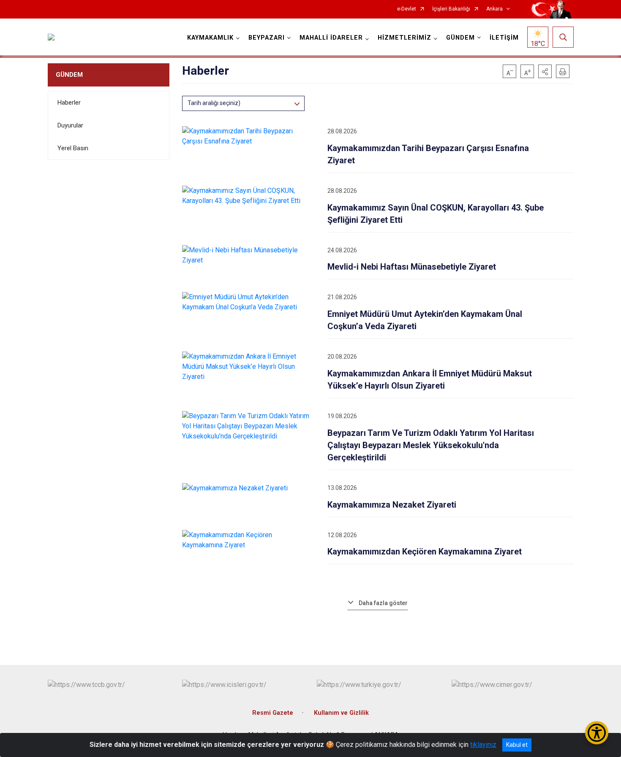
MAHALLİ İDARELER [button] (331, 37)
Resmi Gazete (272, 712)
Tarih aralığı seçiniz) (214, 103)
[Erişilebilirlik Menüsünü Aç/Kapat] (596, 732)
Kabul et (517, 744)
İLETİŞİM (504, 37)
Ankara (494, 9)
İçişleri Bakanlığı (451, 9)
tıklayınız (483, 745)
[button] (545, 71)
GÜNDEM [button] (460, 37)
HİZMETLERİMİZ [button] (404, 37)
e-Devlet (406, 9)
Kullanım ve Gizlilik (341, 712)
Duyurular (70, 125)
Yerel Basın (72, 148)
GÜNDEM (69, 74)
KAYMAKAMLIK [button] (210, 37)
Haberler (69, 102)
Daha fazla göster (383, 603)
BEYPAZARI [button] (266, 37)
